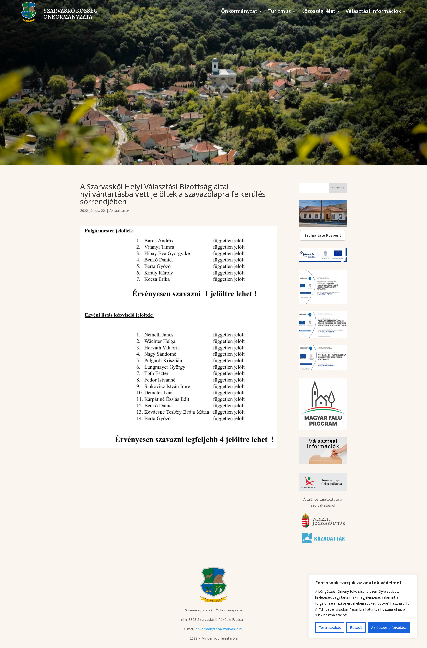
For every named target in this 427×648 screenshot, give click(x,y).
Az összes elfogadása (389, 627)
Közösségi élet (318, 11)
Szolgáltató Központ (322, 235)
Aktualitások (119, 210)
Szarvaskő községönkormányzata (70, 13)
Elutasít (356, 627)
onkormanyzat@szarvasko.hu (219, 629)
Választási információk (373, 11)
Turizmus (279, 11)
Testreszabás (330, 627)
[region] (362, 606)
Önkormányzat (239, 11)
